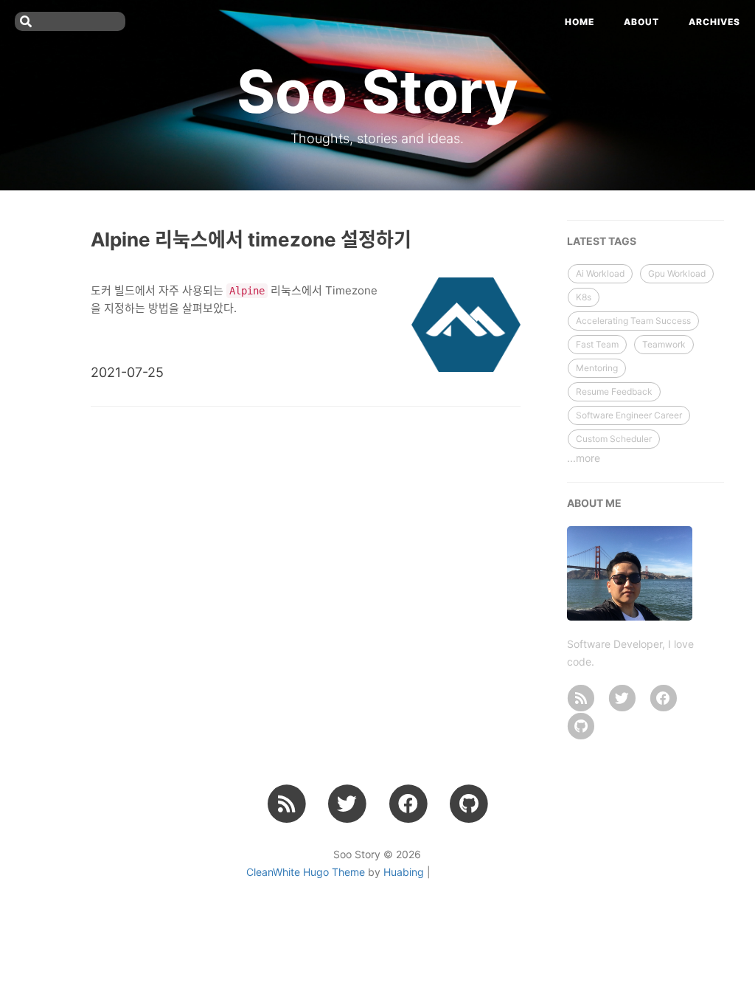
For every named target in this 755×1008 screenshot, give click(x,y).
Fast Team (597, 344)
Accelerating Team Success (633, 320)
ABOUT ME (594, 503)
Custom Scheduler (614, 438)
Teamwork (664, 344)
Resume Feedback (614, 391)
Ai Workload (600, 273)
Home (579, 21)
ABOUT (641, 21)
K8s (583, 297)
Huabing (403, 872)
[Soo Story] (580, 697)
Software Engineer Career (629, 415)
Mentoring (597, 367)
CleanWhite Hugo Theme (305, 872)
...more (583, 458)
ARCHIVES (714, 21)
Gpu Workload (677, 273)
